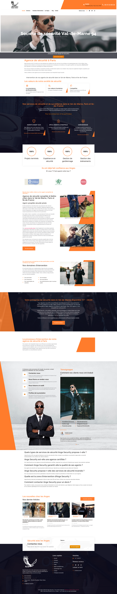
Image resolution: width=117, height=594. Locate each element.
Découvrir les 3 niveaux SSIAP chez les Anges (34, 133)
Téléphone (62, 540)
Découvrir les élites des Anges (58, 131)
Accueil (23, 10)
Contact (56, 10)
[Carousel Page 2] (77, 444)
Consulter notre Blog (87, 498)
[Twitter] (92, 11)
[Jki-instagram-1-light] (95, 11)
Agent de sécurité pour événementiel (77, 516)
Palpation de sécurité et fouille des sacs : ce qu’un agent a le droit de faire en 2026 (57, 520)
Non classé (26, 516)
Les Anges (47, 10)
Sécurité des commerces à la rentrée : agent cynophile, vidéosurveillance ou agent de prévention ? (33, 521)
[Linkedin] (89, 11)
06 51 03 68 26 (29, 248)
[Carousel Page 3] (78, 444)
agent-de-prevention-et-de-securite (52, 516)
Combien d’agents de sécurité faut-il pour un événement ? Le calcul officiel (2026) (82, 520)
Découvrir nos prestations (83, 134)
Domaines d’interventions (38, 10)
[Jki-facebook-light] (87, 11)
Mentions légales (69, 589)
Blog (53, 10)
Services (28, 10)
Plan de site (76, 589)
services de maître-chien (30, 228)
